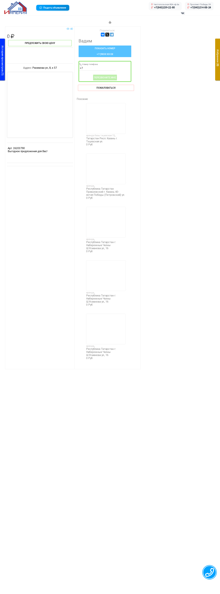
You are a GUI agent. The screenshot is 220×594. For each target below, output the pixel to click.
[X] (107, 35)
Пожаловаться (105, 88)
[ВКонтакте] (103, 35)
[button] (19, 7)
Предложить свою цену (40, 43)
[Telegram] (112, 35)
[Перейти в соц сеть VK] (182, 15)
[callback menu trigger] (209, 572)
